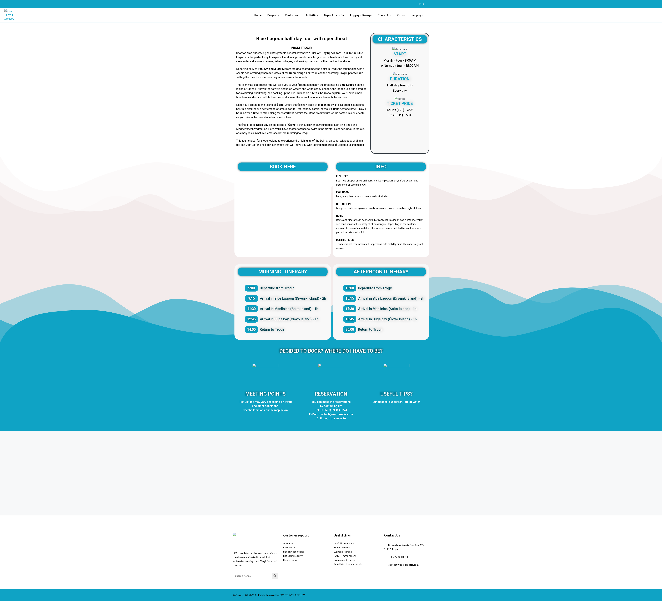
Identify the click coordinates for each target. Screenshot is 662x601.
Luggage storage (343, 551)
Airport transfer (333, 15)
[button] (423, 4)
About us (288, 543)
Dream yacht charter (345, 559)
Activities (311, 15)
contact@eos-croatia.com (403, 564)
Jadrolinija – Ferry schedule (348, 564)
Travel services (342, 547)
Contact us (385, 15)
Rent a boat (292, 15)
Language (417, 15)
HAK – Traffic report (345, 555)
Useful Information (344, 543)
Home (258, 15)
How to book (290, 559)
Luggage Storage (361, 15)
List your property (293, 555)
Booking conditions (293, 551)
